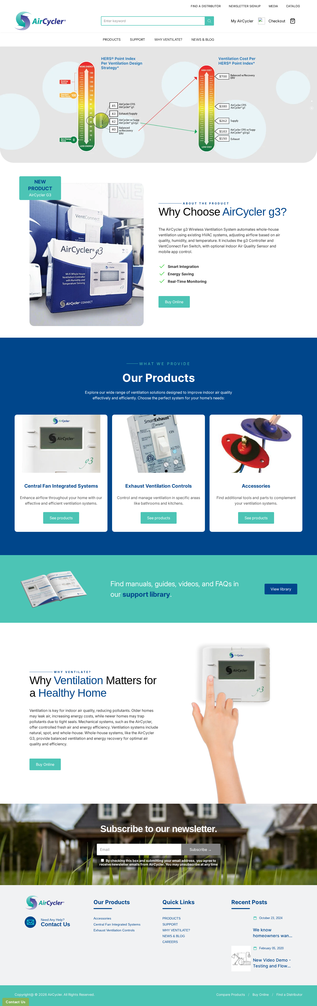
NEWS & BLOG (202, 39)
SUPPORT (137, 39)
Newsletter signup (245, 6)
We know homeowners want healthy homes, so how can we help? (272, 933)
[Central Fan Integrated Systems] (61, 444)
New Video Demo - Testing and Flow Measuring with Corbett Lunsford (272, 963)
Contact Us (16, 1002)
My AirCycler (242, 21)
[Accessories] (256, 444)
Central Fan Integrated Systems (61, 486)
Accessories (256, 486)
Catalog (293, 6)
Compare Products (230, 994)
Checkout (276, 21)
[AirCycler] (40, 21)
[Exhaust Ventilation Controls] (158, 444)
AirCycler (55, 994)
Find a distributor (206, 6)
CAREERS (170, 942)
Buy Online (174, 302)
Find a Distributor (289, 994)
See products (61, 518)
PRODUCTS (112, 39)
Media (273, 6)
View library (281, 589)
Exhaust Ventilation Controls (158, 486)
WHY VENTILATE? (168, 39)
